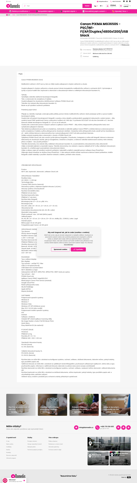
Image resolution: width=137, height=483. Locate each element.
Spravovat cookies (60, 249)
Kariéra (8, 449)
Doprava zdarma (98, 49)
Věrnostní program (11, 458)
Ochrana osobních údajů (55, 449)
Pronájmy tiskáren (32, 441)
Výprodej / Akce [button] (120, 11)
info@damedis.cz (103, 1)
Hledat (87, 6)
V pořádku (79, 249)
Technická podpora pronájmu (34, 449)
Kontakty (8, 452)
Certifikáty (8, 446)
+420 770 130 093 (116, 1)
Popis (21, 74)
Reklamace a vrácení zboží (56, 444)
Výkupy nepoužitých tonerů (34, 444)
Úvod (14, 14)
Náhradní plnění (31, 446)
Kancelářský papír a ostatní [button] (95, 11)
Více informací (68, 244)
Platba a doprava (53, 441)
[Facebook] (124, 1)
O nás (9, 1)
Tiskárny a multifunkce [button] (20, 11)
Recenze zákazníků (11, 455)
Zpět (9, 14)
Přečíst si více (125, 45)
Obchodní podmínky (54, 446)
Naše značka (9, 444)
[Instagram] (130, 1)
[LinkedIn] (127, 1)
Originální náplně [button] (69, 11)
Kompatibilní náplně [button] (45, 11)
